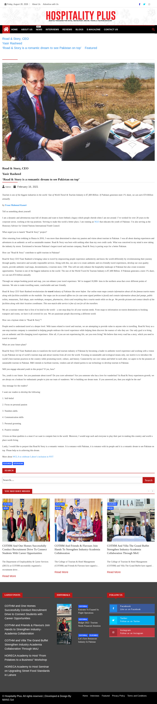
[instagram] (149, 4)
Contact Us (111, 29)
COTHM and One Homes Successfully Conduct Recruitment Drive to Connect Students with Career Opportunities (24, 549)
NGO (97, 222)
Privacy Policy (118, 696)
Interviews (52, 29)
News (39, 28)
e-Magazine (93, 29)
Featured (7, 463)
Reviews (67, 29)
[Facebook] (140, 4)
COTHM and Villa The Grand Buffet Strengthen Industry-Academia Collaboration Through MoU (128, 549)
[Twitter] (144, 4)
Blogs (79, 29)
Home (14, 29)
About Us (36, 4)
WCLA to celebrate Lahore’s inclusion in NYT (33, 457)
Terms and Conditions (137, 696)
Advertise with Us (51, 4)
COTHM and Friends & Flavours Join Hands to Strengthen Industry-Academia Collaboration (77, 549)
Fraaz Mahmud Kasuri (16, 205)
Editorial (83, 606)
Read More (9, 576)
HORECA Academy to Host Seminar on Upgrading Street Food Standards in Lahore (27, 671)
